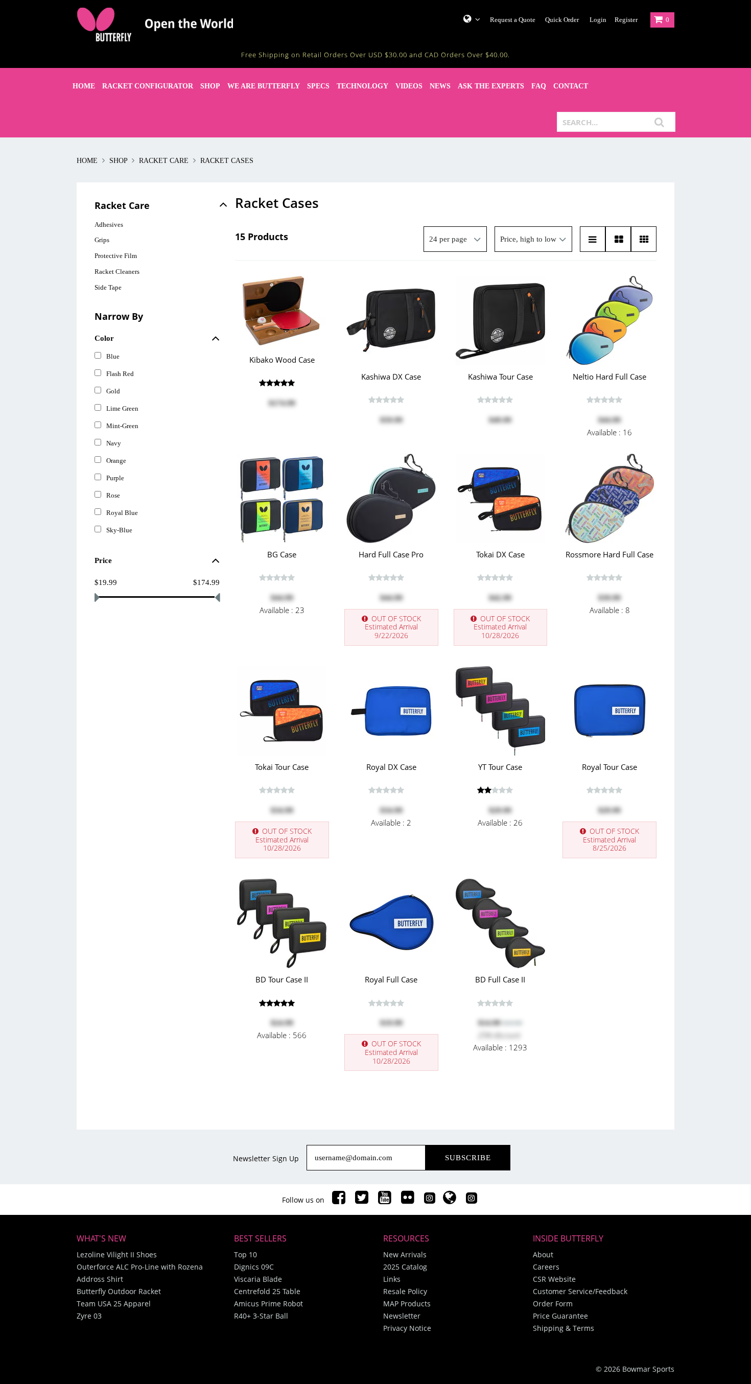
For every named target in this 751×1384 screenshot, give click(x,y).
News (440, 86)
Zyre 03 (89, 1316)
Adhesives (109, 224)
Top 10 (245, 1254)
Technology (362, 86)
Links (392, 1279)
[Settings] (468, 19)
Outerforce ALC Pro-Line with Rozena (140, 1267)
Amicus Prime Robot (268, 1303)
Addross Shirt (100, 1279)
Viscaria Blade (258, 1279)
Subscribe (468, 1158)
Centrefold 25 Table (267, 1291)
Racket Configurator (147, 86)
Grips (102, 240)
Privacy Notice (407, 1328)
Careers (546, 1267)
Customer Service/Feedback (580, 1291)
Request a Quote (512, 20)
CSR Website (554, 1279)
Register (626, 20)
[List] (592, 239)
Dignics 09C (254, 1267)
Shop (210, 86)
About (543, 1254)
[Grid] (643, 239)
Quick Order (562, 20)
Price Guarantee (560, 1316)
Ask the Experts (491, 86)
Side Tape (108, 287)
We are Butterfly (263, 86)
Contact (570, 86)
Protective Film (116, 256)
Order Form (553, 1303)
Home (84, 86)
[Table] (618, 239)
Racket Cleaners (117, 271)
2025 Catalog (405, 1267)
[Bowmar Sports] (181, 24)
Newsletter (401, 1316)
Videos (409, 86)
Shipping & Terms (563, 1328)
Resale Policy (405, 1291)
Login (598, 20)
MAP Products (407, 1303)
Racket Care (164, 161)
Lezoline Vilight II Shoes (117, 1254)
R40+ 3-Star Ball (261, 1316)
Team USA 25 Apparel (114, 1303)
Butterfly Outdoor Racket (119, 1291)
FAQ (538, 86)
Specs (318, 86)
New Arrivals (405, 1254)
